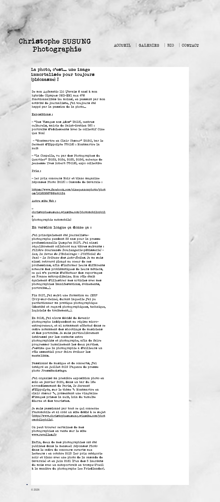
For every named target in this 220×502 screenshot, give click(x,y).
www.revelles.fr (44, 434)
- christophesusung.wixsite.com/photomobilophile (68, 212)
